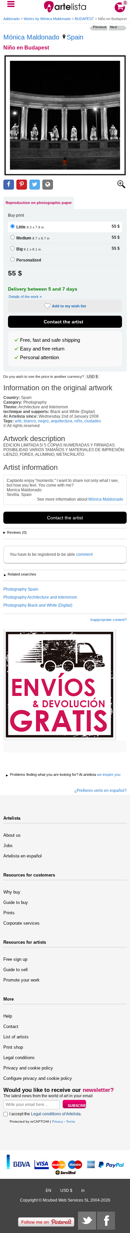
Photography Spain (20, 589)
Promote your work (21, 980)
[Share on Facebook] (8, 185)
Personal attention (39, 357)
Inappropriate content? (108, 620)
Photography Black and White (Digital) (37, 605)
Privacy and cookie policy (28, 1067)
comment (84, 554)
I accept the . (45, 1114)
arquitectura (61, 421)
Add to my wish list (69, 306)
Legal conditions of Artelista (56, 1114)
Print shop (13, 1047)
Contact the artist (63, 321)
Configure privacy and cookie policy (37, 1078)
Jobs (8, 845)
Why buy (11, 892)
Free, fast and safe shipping (50, 340)
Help (7, 1016)
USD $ (92, 377)
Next (113, 27)
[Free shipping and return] (59, 684)
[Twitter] (87, 1221)
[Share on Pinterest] (21, 185)
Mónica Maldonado (31, 37)
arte (18, 421)
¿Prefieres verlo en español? (100, 790)
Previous (99, 27)
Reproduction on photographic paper (39, 203)
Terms (70, 1121)
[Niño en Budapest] (65, 115)
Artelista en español (22, 855)
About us (12, 835)
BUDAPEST (84, 19)
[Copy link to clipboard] (47, 185)
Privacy (57, 1121)
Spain (75, 37)
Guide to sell (15, 969)
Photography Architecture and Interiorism (40, 597)
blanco (30, 421)
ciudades (92, 421)
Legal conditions (19, 1057)
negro (43, 421)
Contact (10, 1026)
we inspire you (108, 775)
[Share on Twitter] (34, 185)
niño (78, 421)
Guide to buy (15, 902)
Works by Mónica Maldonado (47, 19)
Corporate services (21, 923)
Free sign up (15, 959)
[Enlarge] (121, 187)
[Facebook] (106, 1221)
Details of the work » (25, 297)
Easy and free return (42, 348)
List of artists (16, 1036)
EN (48, 1190)
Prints (9, 912)
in (83, 1190)
